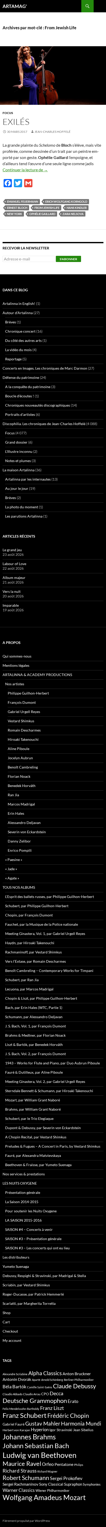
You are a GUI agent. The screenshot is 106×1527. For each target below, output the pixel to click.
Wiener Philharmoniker (52, 1491)
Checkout (10, 1331)
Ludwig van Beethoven (39, 1454)
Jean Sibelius (83, 1430)
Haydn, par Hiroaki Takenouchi (29, 943)
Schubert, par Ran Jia (22, 980)
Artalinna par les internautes (28, 479)
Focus (8, 113)
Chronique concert (20, 331)
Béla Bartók (14, 1386)
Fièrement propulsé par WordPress (26, 1521)
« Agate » (12, 878)
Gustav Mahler (42, 1423)
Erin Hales (16, 813)
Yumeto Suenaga (16, 1266)
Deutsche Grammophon (35, 1400)
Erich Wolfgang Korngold (66, 201)
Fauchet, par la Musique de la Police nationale (41, 924)
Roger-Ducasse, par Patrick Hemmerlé (33, 1294)
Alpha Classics (45, 1373)
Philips (78, 1465)
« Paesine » (13, 859)
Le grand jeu (12, 550)
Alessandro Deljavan (24, 822)
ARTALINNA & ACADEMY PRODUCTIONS (37, 674)
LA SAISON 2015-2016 (23, 1220)
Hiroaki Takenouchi (23, 739)
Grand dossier (16, 442)
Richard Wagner (47, 1471)
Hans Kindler (77, 207)
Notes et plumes (18, 460)
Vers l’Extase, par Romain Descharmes (35, 961)
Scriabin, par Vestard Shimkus (26, 1285)
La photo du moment (21, 507)
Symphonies (92, 1484)
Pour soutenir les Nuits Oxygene (31, 1211)
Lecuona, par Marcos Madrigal (29, 989)
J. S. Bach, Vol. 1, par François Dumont (35, 1026)
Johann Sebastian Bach (36, 1445)
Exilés (16, 121)
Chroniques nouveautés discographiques (37, 405)
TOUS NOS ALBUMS (19, 887)
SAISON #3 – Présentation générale (33, 1238)
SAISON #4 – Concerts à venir (29, 1229)
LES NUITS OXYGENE (20, 1183)
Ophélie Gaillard (42, 214)
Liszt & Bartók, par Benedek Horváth (34, 1044)
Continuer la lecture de (25, 169)
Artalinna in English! (19, 303)
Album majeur (14, 577)
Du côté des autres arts (23, 340)
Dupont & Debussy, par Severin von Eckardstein (43, 1128)
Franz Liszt (52, 1408)
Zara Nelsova (73, 214)
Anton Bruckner (77, 1373)
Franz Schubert (25, 1415)
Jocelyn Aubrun (20, 758)
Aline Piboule (18, 748)
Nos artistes (14, 684)
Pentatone (64, 1464)
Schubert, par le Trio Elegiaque (29, 1118)
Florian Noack (19, 776)
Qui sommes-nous (17, 656)
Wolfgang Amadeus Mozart (44, 1497)
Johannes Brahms (29, 1436)
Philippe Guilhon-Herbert (28, 693)
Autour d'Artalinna (18, 313)
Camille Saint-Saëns (39, 1387)
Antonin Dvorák (17, 1379)
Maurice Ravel (22, 1463)
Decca (56, 1393)
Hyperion (40, 1429)
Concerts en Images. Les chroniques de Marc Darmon (45, 368)
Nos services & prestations (24, 1174)
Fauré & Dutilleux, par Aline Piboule (34, 1072)
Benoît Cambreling (23, 767)
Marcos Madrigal (21, 804)
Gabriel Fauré (13, 1424)
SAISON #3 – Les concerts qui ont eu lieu (37, 1248)
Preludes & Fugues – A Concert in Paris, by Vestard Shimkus (52, 1146)
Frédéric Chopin (68, 1415)
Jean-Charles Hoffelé (52, 132)
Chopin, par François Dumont (29, 915)
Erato (73, 1401)
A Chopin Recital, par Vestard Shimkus (35, 1137)
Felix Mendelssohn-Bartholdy (21, 1408)
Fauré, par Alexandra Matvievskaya (33, 1155)
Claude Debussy (74, 1386)
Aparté (36, 1379)
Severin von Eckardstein (27, 832)
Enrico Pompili (20, 850)
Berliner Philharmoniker (79, 1379)
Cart (6, 1322)
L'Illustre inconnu (18, 451)
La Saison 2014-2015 (21, 1202)
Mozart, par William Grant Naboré (32, 1100)
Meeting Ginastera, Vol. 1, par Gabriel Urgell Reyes (45, 933)
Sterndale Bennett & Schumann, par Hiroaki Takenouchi (49, 1091)
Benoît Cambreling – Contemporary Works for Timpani (49, 970)
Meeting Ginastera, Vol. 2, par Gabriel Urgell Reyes (45, 1081)
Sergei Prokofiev (66, 1478)
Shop (7, 1312)
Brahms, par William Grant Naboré (33, 1109)
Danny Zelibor (19, 841)
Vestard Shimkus (21, 721)
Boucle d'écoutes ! (19, 396)
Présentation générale (22, 1192)
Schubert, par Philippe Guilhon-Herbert (36, 906)
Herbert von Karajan (16, 1430)
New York (14, 214)
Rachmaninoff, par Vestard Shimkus (33, 952)
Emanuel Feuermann (22, 201)
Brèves (10, 322)
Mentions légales (16, 665)
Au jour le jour (16, 488)
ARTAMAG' (15, 6)
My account (12, 1340)
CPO (45, 1394)
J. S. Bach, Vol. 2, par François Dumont (35, 1054)
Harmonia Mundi (81, 1423)
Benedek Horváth (22, 785)
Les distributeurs (16, 1257)
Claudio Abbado (12, 1394)
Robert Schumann (26, 1477)
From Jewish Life (46, 207)
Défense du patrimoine (21, 377)
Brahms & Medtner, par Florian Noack (35, 1035)
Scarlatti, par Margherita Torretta (29, 1303)
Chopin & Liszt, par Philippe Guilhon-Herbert (41, 998)
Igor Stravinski (60, 1430)
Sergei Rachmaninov (20, 1484)
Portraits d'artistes (20, 414)
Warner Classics (19, 1490)
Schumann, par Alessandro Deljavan (34, 1017)
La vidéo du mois (18, 350)
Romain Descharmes (24, 730)
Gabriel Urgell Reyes (24, 711)
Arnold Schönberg (52, 1379)
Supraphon (73, 1484)
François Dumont (22, 702)
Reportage (13, 359)
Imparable (11, 605)
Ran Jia (13, 795)
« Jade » (11, 869)
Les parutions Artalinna (23, 516)
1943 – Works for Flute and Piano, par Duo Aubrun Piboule (52, 1063)
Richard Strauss (20, 1471)
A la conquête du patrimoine (27, 387)
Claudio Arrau (31, 1394)
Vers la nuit (12, 591)
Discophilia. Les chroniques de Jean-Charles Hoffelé (44, 423)
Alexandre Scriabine (15, 1374)
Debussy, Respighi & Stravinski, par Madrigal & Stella (44, 1275)
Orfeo (48, 1464)
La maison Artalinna (18, 470)
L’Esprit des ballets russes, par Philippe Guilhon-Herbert (49, 896)
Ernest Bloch (17, 207)
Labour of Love (14, 563)
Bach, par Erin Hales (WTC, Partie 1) (33, 1007)
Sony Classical (51, 1484)
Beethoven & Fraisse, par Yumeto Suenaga (38, 1165)
